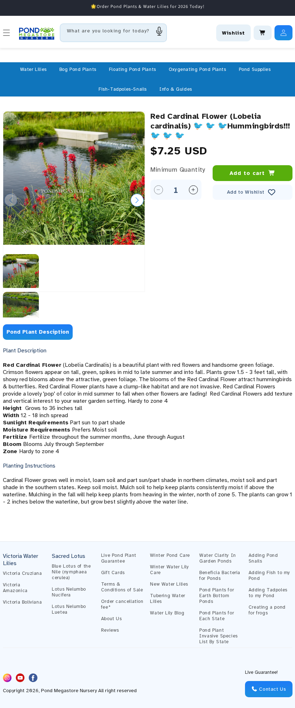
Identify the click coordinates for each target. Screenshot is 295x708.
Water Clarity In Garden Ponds (217, 558)
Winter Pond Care (170, 555)
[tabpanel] (147, 433)
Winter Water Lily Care (169, 570)
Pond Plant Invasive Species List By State (218, 636)
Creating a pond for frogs (267, 610)
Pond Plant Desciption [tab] (37, 332)
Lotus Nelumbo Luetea (69, 609)
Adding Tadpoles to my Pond (268, 593)
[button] (33, 69)
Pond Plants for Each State (216, 616)
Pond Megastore (59, 690)
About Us (111, 619)
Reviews (110, 630)
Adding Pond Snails (263, 558)
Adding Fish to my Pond (269, 575)
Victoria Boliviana (22, 602)
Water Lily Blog (167, 613)
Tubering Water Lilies (167, 598)
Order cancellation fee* (122, 604)
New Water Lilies (169, 584)
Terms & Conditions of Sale (122, 587)
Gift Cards (113, 573)
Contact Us (272, 689)
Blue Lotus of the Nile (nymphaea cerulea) (71, 572)
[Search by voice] (159, 31)
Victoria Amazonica (15, 588)
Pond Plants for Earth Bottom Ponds (216, 595)
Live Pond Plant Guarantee (118, 558)
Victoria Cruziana (22, 573)
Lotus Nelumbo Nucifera (69, 592)
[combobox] (113, 32)
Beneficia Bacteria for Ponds (219, 575)
